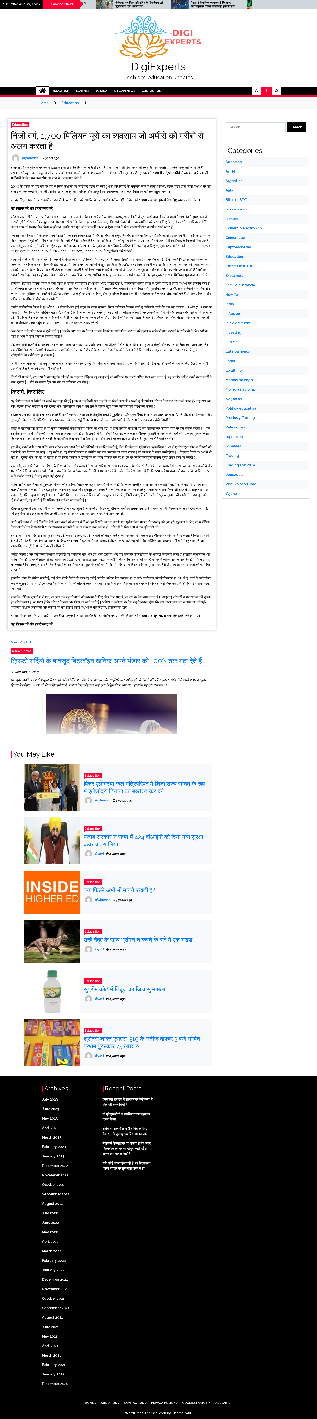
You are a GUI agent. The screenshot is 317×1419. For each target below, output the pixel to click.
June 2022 (50, 1223)
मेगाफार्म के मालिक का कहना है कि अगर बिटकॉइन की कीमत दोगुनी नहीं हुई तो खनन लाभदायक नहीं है (176, 4)
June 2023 (50, 1109)
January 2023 (53, 1156)
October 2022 (53, 1185)
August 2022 (52, 1204)
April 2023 (50, 1128)
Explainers (234, 276)
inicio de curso (238, 323)
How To (232, 295)
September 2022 (56, 1194)
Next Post (19, 642)
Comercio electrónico (244, 228)
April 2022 (50, 1242)
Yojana (101, 90)
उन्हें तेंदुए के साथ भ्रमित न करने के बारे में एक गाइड (138, 939)
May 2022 (50, 1232)
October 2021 (53, 1298)
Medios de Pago (239, 380)
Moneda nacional (240, 389)
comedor (233, 219)
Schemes (82, 90)
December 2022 (55, 1166)
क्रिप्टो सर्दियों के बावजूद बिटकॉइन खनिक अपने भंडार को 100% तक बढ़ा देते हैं (106, 661)
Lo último (234, 370)
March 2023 (51, 1137)
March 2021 (51, 1355)
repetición (234, 437)
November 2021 (55, 1289)
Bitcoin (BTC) (236, 200)
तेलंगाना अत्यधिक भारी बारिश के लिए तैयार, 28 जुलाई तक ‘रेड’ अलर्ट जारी (102, 4)
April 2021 (50, 1346)
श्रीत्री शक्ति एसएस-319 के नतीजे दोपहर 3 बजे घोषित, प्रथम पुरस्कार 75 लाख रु (142, 1042)
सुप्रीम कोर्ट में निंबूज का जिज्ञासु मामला (124, 989)
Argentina (234, 181)
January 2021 (53, 1374)
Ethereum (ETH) (239, 266)
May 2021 (50, 1336)
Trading (232, 456)
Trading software (240, 465)
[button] (256, 91)
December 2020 (55, 1384)
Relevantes (235, 427)
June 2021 (50, 1327)
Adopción (234, 162)
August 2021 (52, 1317)
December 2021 (55, 1279)
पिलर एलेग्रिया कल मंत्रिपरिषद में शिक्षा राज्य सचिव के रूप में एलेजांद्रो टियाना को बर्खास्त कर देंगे (144, 787)
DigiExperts (158, 67)
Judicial (232, 342)
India (230, 304)
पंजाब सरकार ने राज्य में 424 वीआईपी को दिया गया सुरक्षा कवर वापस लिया (143, 840)
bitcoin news (124, 90)
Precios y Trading (240, 418)
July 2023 (50, 1099)
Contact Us (151, 90)
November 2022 (55, 1175)
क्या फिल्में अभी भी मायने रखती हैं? (119, 890)
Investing (233, 332)
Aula (229, 190)
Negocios (234, 399)
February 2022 (54, 1261)
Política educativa (241, 408)
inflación (233, 314)
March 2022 (51, 1251)
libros (230, 361)
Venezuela (235, 475)
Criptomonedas (239, 247)
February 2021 (54, 1365)
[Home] (42, 91)
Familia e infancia (240, 285)
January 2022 (53, 1270)
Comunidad (235, 238)
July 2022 (50, 1213)
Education (60, 90)
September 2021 (55, 1308)
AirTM (230, 171)
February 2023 (54, 1147)
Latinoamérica (238, 351)
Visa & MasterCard (241, 484)
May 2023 (50, 1118)
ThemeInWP (182, 1413)
